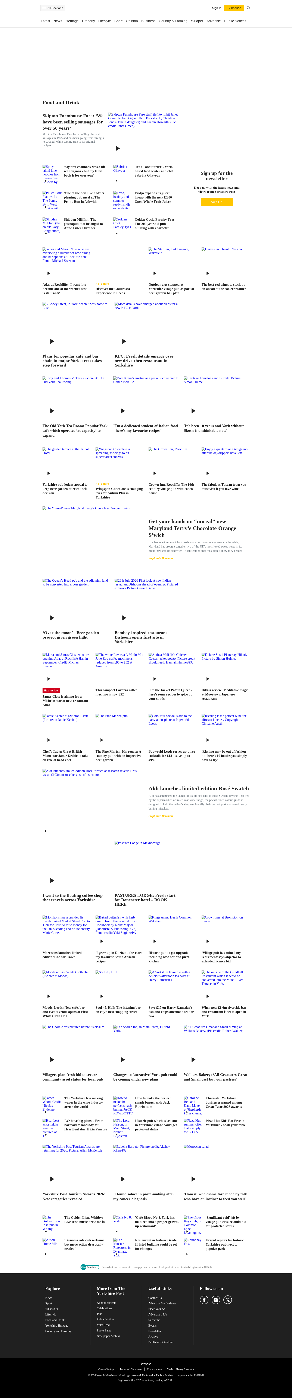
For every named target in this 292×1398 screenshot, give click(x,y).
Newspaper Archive (108, 1336)
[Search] (248, 7)
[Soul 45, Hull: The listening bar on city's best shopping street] (119, 986)
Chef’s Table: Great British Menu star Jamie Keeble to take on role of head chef (65, 756)
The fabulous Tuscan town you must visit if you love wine (224, 487)
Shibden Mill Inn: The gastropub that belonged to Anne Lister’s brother (83, 224)
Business (148, 21)
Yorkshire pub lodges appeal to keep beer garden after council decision (65, 489)
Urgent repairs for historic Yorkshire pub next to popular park (225, 1244)
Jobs (99, 1313)
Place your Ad (156, 1309)
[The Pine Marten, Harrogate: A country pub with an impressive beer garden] (119, 730)
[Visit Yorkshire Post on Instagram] (216, 1300)
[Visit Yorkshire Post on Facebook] (204, 1300)
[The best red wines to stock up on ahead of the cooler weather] (225, 263)
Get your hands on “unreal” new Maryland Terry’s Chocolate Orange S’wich (192, 528)
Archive (153, 1336)
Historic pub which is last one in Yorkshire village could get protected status (156, 1125)
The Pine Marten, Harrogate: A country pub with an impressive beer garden (118, 756)
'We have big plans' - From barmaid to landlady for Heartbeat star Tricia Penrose (85, 1125)
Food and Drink (55, 1320)
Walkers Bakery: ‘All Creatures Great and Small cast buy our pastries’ (215, 1077)
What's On (51, 1309)
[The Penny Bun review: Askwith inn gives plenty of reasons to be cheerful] (52, 200)
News (57, 21)
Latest (45, 21)
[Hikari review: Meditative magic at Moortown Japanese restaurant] (225, 669)
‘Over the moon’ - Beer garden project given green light (71, 634)
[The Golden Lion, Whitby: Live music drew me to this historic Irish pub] (52, 1225)
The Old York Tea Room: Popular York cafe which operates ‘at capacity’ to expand (75, 431)
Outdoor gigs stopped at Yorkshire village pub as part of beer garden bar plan (171, 289)
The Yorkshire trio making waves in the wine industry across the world (83, 1102)
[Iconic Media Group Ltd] (146, 1364)
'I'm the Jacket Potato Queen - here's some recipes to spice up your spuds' (170, 694)
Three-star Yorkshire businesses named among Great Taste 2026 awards (224, 1102)
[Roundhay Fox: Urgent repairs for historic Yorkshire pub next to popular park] (193, 1247)
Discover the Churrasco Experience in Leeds (113, 291)
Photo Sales (104, 1330)
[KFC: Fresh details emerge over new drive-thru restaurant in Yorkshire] (147, 326)
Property (88, 21)
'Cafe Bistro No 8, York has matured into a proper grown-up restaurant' (157, 1222)
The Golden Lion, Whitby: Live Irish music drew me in (84, 1220)
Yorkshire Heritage (56, 1325)
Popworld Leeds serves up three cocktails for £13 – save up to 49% (172, 756)
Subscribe (154, 1320)
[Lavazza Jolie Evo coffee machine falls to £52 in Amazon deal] (119, 669)
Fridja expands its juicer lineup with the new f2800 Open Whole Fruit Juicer (153, 197)
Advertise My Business (162, 1303)
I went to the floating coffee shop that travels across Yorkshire (73, 897)
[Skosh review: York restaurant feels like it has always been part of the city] (216, 398)
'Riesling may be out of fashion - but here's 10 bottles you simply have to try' (225, 756)
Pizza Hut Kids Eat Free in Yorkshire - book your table (226, 1123)
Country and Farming (58, 1331)
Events (152, 1325)
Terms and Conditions (131, 1369)
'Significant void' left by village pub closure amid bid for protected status (226, 1222)
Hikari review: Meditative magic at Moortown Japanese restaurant (225, 694)
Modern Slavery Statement (180, 1369)
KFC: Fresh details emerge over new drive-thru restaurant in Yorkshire (144, 360)
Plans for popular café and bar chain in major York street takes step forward (72, 360)
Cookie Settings (106, 1369)
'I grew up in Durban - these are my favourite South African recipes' (119, 957)
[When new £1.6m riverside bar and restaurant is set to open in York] (225, 986)
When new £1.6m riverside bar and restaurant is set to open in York (224, 1012)
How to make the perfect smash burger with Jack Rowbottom (153, 1102)
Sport (118, 21)
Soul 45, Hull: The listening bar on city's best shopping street (118, 1010)
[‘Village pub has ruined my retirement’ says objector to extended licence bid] (225, 931)
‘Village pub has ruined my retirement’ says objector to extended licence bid (221, 957)
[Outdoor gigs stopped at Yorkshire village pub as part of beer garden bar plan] (172, 263)
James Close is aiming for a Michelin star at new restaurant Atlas (65, 701)
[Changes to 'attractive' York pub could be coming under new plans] (146, 1047)
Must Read (103, 1325)
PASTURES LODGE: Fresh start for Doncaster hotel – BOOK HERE (145, 900)
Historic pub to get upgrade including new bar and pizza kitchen (169, 957)
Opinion (132, 21)
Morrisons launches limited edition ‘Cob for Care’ (62, 955)
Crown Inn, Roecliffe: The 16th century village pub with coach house (171, 489)
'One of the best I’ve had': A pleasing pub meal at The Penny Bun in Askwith (84, 197)
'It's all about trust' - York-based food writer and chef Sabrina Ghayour (154, 171)
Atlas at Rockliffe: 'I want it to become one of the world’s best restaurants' (65, 289)
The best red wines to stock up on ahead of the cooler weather (224, 287)
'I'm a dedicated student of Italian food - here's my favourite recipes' (145, 428)
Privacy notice (154, 1369)
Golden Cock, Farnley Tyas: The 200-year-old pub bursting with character (155, 224)
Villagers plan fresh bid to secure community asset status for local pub (73, 1077)
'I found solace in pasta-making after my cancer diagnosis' (143, 1196)
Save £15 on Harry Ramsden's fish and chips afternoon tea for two (171, 1012)
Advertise (213, 21)
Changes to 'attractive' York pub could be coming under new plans (145, 1077)
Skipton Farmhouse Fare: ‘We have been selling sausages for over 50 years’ (73, 122)
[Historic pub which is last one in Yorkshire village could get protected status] (123, 1128)
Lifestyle (104, 21)
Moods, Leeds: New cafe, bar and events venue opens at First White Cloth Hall (65, 1012)
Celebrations (104, 1308)
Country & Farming (173, 21)
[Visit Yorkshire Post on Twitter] (227, 1299)
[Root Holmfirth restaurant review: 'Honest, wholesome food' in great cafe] (216, 1166)
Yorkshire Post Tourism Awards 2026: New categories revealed (74, 1196)
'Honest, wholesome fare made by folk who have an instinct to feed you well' (215, 1196)
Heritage (72, 21)
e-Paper (197, 21)
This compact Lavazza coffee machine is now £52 (116, 692)
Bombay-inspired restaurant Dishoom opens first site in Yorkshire (141, 637)
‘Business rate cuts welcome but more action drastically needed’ (84, 1244)
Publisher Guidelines (160, 1342)
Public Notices (235, 21)
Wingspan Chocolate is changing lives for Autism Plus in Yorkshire (119, 493)
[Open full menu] (44, 7)
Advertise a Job (157, 1314)
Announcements (106, 1302)
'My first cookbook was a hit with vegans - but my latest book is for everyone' (84, 171)
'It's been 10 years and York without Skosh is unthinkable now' (214, 428)
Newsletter (154, 1331)
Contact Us (155, 1297)
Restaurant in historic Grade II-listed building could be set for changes (156, 1244)
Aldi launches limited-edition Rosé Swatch (199, 788)
